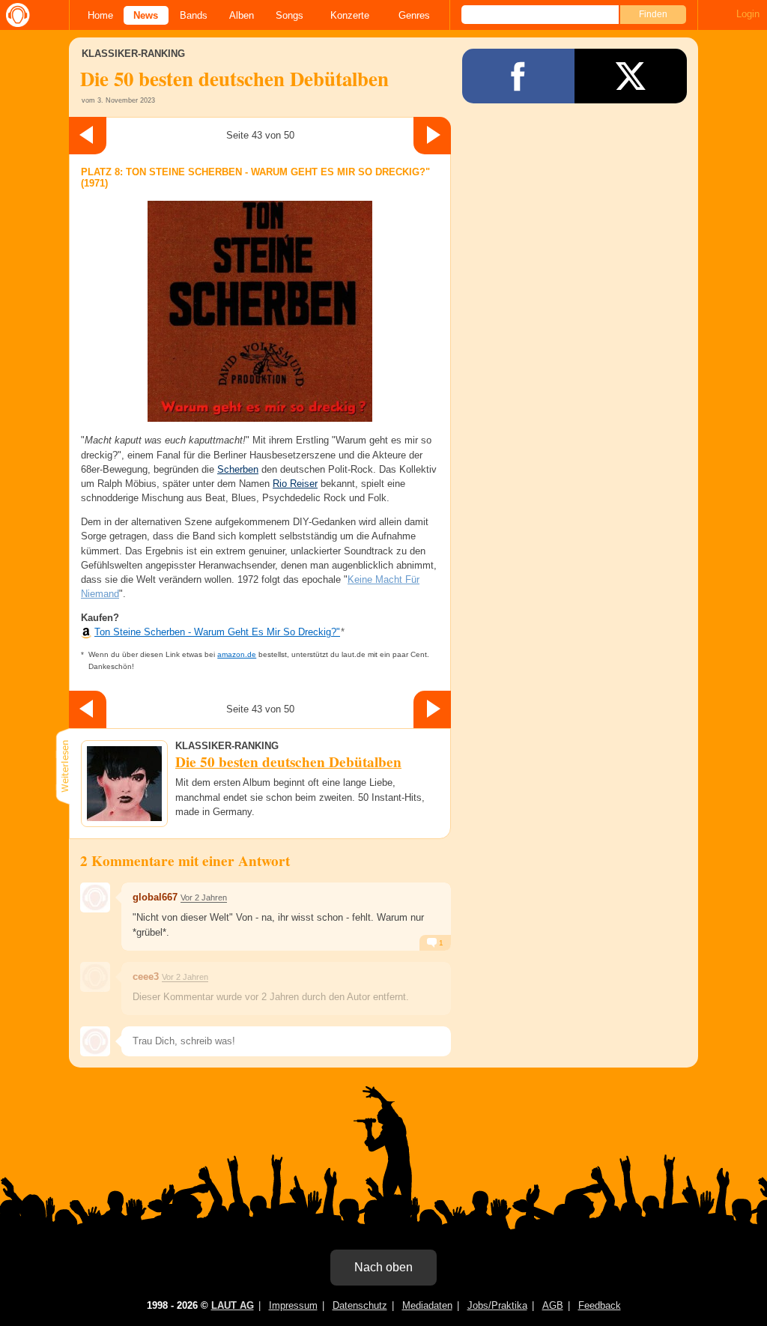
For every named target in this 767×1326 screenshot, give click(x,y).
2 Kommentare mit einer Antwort (185, 860)
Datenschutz (360, 1305)
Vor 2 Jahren (204, 897)
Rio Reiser (295, 483)
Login (748, 13)
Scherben (237, 469)
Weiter (432, 135)
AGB (552, 1305)
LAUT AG (232, 1305)
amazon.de (236, 654)
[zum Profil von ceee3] (95, 977)
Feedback (599, 1305)
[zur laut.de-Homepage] (15, 15)
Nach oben (383, 1267)
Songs (289, 15)
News (145, 15)
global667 (155, 897)
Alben (241, 15)
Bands (193, 15)
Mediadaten (427, 1305)
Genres (414, 15)
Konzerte (349, 15)
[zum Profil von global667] (95, 897)
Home (100, 15)
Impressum (293, 1305)
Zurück (87, 135)
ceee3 (146, 976)
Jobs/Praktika (497, 1305)
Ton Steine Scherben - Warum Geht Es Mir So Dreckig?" (217, 632)
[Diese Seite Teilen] (518, 76)
